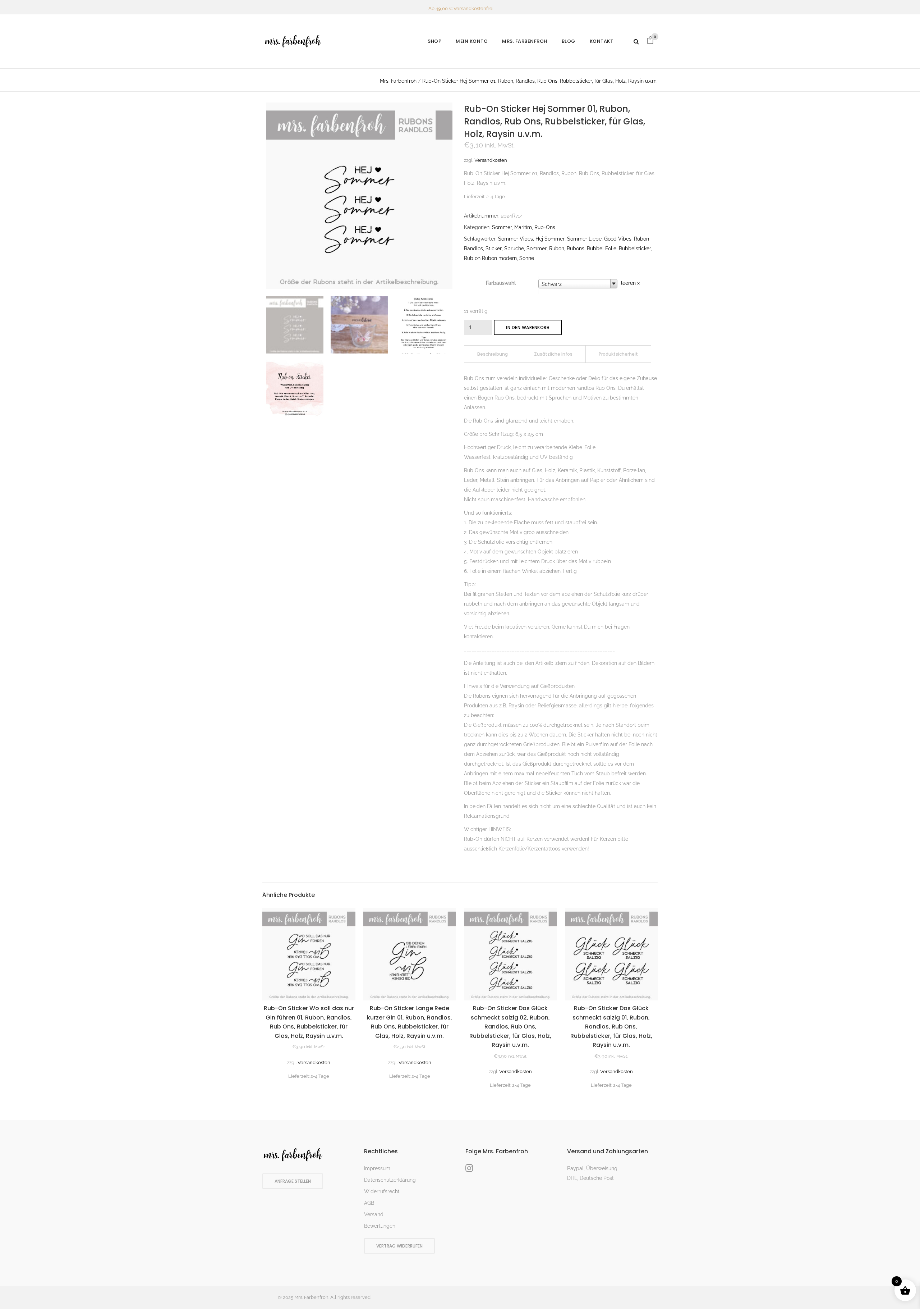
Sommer (536, 248)
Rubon (556, 248)
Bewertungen (379, 1226)
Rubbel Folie (601, 248)
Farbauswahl (501, 283)
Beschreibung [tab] (492, 354)
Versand (373, 1214)
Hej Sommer (550, 239)
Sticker (494, 248)
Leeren (628, 283)
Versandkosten (490, 160)
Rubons (575, 248)
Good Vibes (617, 239)
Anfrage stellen (293, 1181)
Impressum (377, 1168)
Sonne (526, 258)
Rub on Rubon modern (490, 258)
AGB (369, 1203)
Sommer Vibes (515, 239)
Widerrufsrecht (382, 1191)
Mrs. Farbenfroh (398, 80)
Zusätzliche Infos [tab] (553, 354)
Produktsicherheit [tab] (618, 354)
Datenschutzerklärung (390, 1180)
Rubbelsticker (635, 248)
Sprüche (514, 248)
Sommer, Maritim (512, 227)
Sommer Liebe (584, 239)
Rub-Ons (544, 227)
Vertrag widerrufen (399, 1246)
